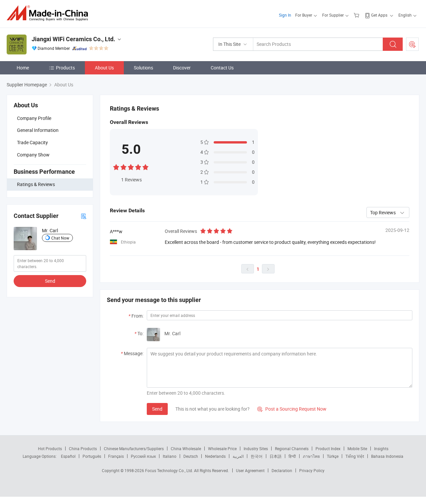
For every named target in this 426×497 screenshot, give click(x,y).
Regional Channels (292, 448)
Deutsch (190, 456)
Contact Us (222, 67)
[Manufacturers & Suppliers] (49, 13)
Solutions (143, 67)
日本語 (276, 456)
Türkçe (332, 456)
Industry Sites (256, 448)
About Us (104, 67)
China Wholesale (186, 448)
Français (116, 456)
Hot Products (50, 448)
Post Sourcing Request (412, 44)
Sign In (285, 15)
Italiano (169, 456)
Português (92, 456)
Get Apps (379, 15)
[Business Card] (83, 215)
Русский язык (143, 456)
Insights (381, 448)
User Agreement (250, 470)
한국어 (257, 456)
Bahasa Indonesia (387, 456)
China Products (83, 448)
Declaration (282, 470)
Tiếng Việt (354, 456)
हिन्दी (292, 456)
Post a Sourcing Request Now (291, 409)
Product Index (328, 448)
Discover (182, 67)
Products (65, 67)
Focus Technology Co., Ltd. (169, 470)
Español (68, 456)
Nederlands (215, 456)
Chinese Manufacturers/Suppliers (134, 448)
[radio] (116, 166)
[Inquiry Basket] (357, 15)
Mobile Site (357, 448)
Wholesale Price (222, 448)
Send (50, 281)
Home (23, 67)
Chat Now (60, 238)
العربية (238, 456)
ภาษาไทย (311, 456)
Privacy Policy (311, 470)
